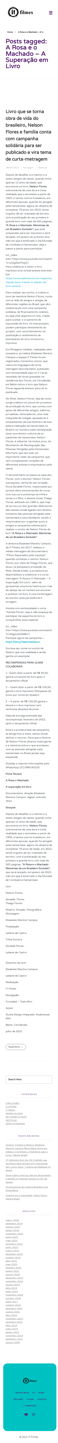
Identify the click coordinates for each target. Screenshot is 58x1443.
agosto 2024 (13, 1227)
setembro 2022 (14, 1244)
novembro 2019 (14, 1281)
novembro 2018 (14, 1295)
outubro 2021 (13, 1257)
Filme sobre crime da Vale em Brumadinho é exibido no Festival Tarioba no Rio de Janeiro (28, 1179)
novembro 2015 (14, 1318)
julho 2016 (11, 1315)
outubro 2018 (13, 1298)
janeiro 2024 (12, 1230)
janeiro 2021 (12, 1271)
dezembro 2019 (14, 1278)
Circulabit (12, 1103)
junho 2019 (12, 1291)
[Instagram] (33, 1414)
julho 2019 (11, 1288)
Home (10, 32)
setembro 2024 (14, 1223)
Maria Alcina (14, 1113)
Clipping (11, 1106)
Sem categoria (15, 1123)
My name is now (16, 1116)
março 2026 (12, 1220)
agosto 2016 (13, 1312)
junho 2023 (12, 1237)
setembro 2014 (14, 1339)
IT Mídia (10, 1110)
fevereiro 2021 (13, 1267)
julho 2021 (11, 1261)
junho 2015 (12, 1329)
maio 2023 (11, 1240)
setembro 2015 (14, 1322)
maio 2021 (11, 1264)
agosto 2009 (13, 1342)
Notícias (42, 167)
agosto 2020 (13, 1274)
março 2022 (12, 1250)
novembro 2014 (14, 1335)
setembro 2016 (14, 1308)
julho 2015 (11, 1325)
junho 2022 (12, 1247)
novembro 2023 (14, 1233)
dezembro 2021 (14, 1254)
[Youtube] (26, 1414)
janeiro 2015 (12, 1332)
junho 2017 (12, 1301)
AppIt (30, 167)
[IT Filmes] (27, 12)
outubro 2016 (13, 1305)
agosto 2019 (13, 1284)
